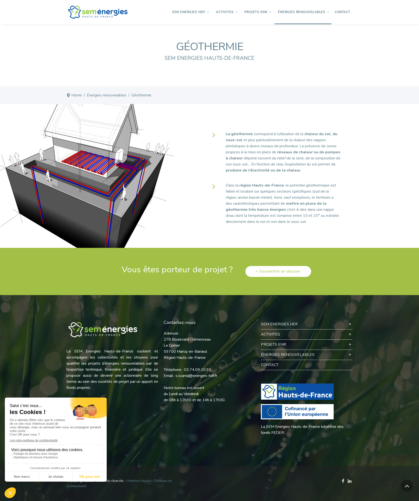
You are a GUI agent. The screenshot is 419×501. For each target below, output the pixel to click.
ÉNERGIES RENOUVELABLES (287, 354)
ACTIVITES (270, 334)
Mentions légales (139, 481)
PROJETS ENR (273, 344)
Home (76, 95)
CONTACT (270, 365)
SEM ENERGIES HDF (279, 324)
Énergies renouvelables (106, 95)
